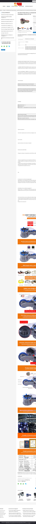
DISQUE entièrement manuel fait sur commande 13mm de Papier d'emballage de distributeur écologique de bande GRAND (29, 511)
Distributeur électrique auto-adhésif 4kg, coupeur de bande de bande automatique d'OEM (21, 500)
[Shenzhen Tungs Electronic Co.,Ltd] (18, 4)
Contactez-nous (2, 514)
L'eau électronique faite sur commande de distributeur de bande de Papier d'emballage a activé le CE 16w (25, 31)
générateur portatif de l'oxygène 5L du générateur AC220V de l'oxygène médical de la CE (15, 514)
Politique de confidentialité (6, 522)
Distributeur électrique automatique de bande (29, 472)
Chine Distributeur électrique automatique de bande (18, 522)
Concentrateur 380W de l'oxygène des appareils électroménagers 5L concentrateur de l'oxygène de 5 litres (14, 511)
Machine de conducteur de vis (6, 23)
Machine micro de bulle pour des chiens (7, 37)
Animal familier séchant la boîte (6, 31)
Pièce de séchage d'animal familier (7, 29)
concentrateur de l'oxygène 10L (6, 27)
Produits (8, 6)
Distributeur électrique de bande (11, 10)
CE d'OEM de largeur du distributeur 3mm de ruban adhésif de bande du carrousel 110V (28, 500)
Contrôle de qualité (29, 6)
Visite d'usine (21, 6)
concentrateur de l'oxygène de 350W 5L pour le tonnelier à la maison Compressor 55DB (15, 516)
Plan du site (2, 517)
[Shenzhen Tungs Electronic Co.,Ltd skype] (10, 46)
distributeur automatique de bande (7, 19)
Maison (4, 6)
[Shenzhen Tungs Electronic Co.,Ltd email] (2, 46)
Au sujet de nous (14, 6)
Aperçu (1, 10)
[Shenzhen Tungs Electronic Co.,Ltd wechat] (7, 46)
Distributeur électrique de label (6, 21)
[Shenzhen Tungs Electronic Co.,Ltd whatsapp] (5, 46)
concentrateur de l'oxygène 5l (6, 25)
